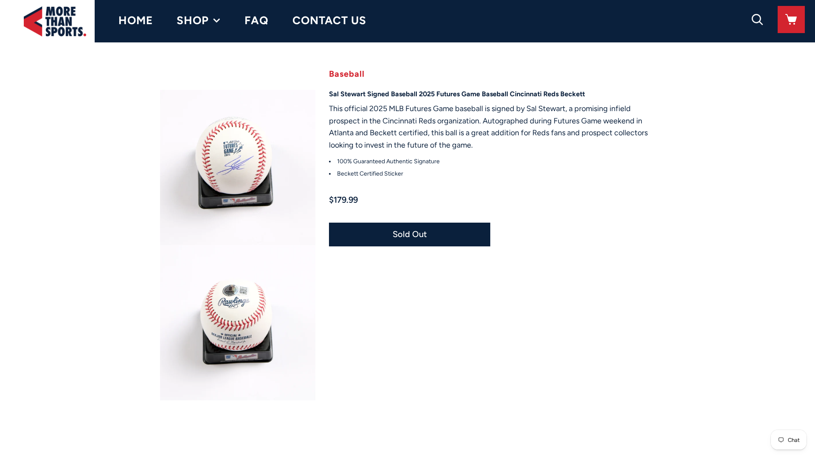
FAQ (256, 20)
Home (135, 20)
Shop (193, 20)
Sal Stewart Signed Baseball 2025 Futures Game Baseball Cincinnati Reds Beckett (457, 94)
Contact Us (329, 20)
